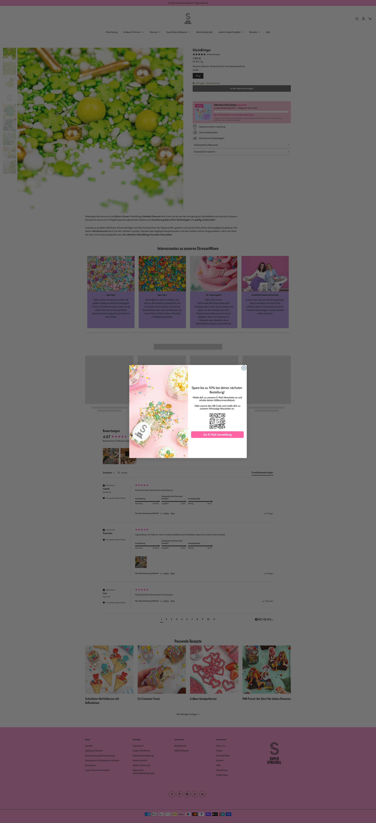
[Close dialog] (244, 368)
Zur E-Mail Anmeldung (217, 434)
